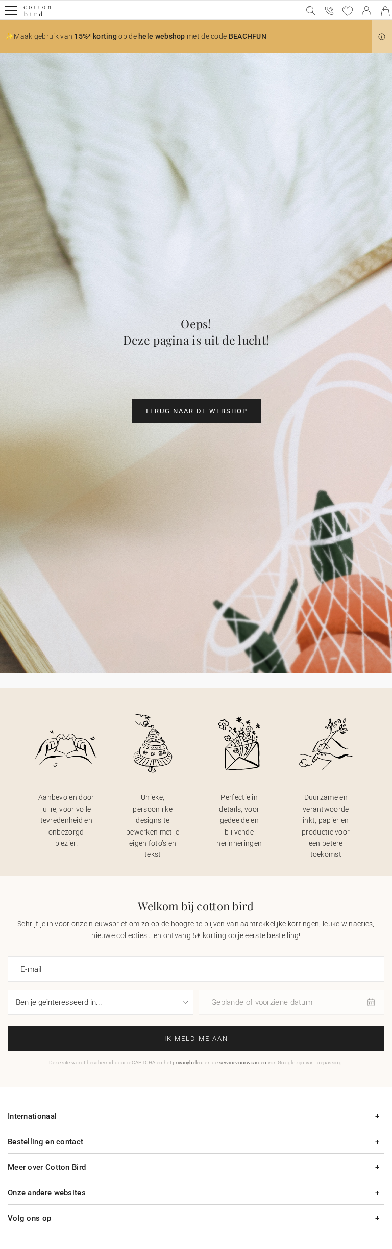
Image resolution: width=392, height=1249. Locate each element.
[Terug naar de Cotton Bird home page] (37, 15)
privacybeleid (188, 1062)
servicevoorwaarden (242, 1062)
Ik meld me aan (196, 1039)
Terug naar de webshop (196, 411)
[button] (381, 37)
